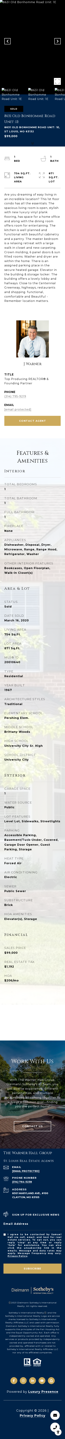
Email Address (15, 1223)
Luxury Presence (43, 1392)
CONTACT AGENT (32, 420)
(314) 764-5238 (22, 1181)
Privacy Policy (17, 1256)
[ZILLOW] (51, 1380)
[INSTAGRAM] (23, 1380)
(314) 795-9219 (15, 396)
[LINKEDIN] (32, 1380)
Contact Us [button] (32, 1126)
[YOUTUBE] (41, 1380)
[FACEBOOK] (13, 1380)
